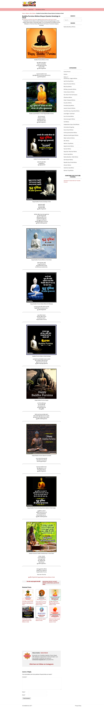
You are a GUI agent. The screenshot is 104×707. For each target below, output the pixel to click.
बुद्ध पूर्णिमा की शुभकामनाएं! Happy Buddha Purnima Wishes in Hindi (41, 577)
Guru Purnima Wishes (69, 116)
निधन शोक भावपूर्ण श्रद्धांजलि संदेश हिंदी (33, 581)
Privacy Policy (78, 705)
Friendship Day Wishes (69, 105)
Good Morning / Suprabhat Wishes (72, 111)
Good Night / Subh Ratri (69, 113)
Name (23, 692)
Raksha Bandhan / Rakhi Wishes (71, 157)
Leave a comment (54, 19)
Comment (24, 677)
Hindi (65, 74)
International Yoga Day (69, 127)
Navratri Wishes (67, 148)
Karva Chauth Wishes (68, 130)
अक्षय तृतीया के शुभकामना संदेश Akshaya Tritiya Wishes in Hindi (27, 603)
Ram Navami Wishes (68, 159)
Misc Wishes (32, 13)
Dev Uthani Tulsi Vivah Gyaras (70, 94)
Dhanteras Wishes (68, 97)
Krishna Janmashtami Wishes (70, 132)
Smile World (25, 19)
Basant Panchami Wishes (69, 84)
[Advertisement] (41, 637)
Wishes (27, 13)
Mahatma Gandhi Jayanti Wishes (71, 135)
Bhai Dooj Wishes (68, 86)
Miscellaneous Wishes (40, 9)
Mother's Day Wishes (68, 143)
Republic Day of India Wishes (70, 162)
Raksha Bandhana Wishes (69, 26)
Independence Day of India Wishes (71, 124)
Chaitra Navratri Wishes (69, 92)
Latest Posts (30, 9)
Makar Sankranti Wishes (69, 138)
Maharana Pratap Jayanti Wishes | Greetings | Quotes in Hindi (51, 583)
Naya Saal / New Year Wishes (70, 151)
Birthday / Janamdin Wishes (70, 89)
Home (24, 9)
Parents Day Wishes (68, 154)
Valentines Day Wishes (69, 167)
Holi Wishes (66, 121)
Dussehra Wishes (68, 102)
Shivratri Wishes (67, 165)
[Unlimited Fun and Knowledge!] (29, 6)
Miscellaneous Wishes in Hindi (45, 19)
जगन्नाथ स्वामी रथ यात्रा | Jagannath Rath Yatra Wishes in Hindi (26, 620)
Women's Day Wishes (68, 170)
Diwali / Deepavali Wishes (69, 100)
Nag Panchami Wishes (69, 146)
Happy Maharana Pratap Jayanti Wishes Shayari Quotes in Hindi (41, 603)
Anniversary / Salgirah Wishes (70, 78)
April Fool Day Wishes (68, 81)
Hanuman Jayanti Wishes (69, 119)
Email (23, 695)
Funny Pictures (67, 71)
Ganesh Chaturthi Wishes (69, 108)
